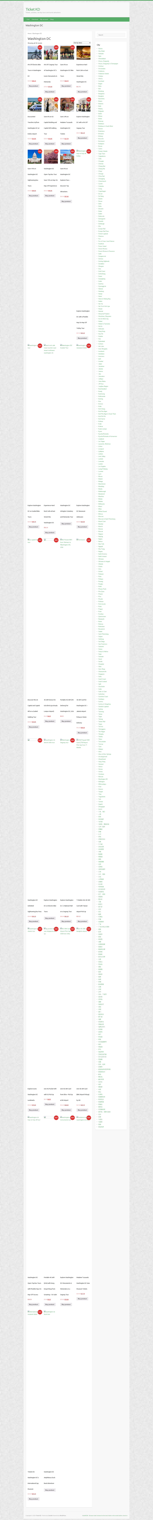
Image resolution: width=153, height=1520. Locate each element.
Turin (99, 746)
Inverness (101, 356)
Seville (100, 661)
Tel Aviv (100, 726)
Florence (101, 236)
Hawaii (100, 309)
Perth (100, 586)
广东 (99, 924)
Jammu (100, 371)
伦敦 (99, 841)
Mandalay (101, 486)
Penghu (100, 584)
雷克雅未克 (101, 1109)
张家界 (100, 934)
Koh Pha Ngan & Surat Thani (107, 414)
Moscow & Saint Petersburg (106, 519)
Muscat (100, 531)
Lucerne (100, 471)
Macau (100, 476)
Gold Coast (101, 271)
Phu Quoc (101, 591)
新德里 (100, 954)
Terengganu (101, 729)
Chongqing (101, 178)
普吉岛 (100, 964)
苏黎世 (100, 1067)
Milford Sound (102, 511)
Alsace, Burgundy (103, 61)
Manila (100, 489)
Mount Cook (102, 521)
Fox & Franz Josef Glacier (106, 241)
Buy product (33, 86)
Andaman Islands (103, 73)
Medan (100, 499)
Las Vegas (101, 441)
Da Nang (101, 196)
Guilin (100, 281)
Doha (99, 206)
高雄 (99, 1124)
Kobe (99, 406)
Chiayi (100, 171)
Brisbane (101, 133)
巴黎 (99, 919)
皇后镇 (100, 1029)
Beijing (100, 108)
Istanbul (100, 361)
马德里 (100, 1122)
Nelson (100, 541)
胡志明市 (101, 1052)
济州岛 (100, 999)
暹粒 (99, 967)
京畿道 (100, 829)
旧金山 (100, 962)
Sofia (99, 676)
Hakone (100, 289)
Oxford (100, 571)
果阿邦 (100, 974)
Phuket (100, 594)
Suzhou (100, 701)
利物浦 (100, 856)
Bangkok (101, 96)
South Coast (102, 679)
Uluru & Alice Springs (104, 754)
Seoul (100, 659)
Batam (100, 101)
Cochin (100, 184)
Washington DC (103, 779)
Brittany (100, 136)
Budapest (101, 143)
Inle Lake (101, 346)
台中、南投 (101, 874)
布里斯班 (101, 922)
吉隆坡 (100, 881)
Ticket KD (33, 9)
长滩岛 (100, 1094)
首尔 (99, 1114)
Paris (99, 576)
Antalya (100, 76)
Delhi (99, 204)
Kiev (99, 401)
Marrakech (101, 494)
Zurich (100, 809)
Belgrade (101, 111)
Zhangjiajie (101, 806)
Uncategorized (102, 756)
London (100, 464)
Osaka (100, 566)
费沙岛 (100, 1077)
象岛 (99, 1074)
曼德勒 (100, 969)
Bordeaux (101, 123)
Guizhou (100, 284)
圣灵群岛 (101, 891)
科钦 (99, 1039)
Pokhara (100, 601)
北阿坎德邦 (101, 869)
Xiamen (100, 789)
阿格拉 (100, 1104)
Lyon (99, 474)
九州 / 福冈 (101, 826)
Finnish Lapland (103, 234)
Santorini (101, 646)
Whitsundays (102, 784)
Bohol (100, 118)
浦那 (99, 1002)
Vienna (100, 771)
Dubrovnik (101, 216)
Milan (100, 509)
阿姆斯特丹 (101, 1097)
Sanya (100, 649)
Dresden (100, 209)
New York (101, 544)
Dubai (100, 211)
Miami (100, 506)
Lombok (100, 459)
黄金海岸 (101, 1127)
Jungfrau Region (103, 386)
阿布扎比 (101, 1099)
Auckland (101, 81)
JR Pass (101, 384)
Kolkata (100, 421)
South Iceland (102, 681)
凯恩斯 (100, 854)
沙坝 (99, 989)
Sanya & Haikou (103, 651)
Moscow (100, 516)
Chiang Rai (101, 168)
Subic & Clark (102, 691)
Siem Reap (101, 669)
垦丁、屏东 (101, 894)
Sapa (99, 654)
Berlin (100, 113)
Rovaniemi (101, 629)
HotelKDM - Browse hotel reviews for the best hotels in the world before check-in (104, 1515)
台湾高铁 (101, 879)
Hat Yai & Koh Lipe (104, 306)
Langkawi (101, 439)
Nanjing (100, 536)
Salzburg (101, 639)
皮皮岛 (100, 1032)
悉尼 (99, 937)
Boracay (100, 121)
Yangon (100, 791)
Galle (99, 254)
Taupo (100, 724)
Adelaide (101, 53)
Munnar (100, 529)
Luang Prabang (102, 469)
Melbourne (101, 504)
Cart (28, 19)
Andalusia (101, 71)
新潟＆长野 (101, 957)
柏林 (99, 977)
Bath (99, 106)
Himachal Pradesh (103, 314)
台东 (99, 871)
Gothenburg (101, 274)
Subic (100, 689)
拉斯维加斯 (101, 944)
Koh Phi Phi (102, 416)
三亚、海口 (101, 811)
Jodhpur (100, 379)
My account (44, 19)
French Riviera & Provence (106, 251)
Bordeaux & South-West (105, 126)
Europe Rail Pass (103, 231)
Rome (100, 621)
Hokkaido (101, 329)
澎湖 (99, 1009)
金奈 (99, 1089)
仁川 (99, 834)
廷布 (99, 932)
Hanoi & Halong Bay (104, 299)
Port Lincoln (102, 604)
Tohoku (100, 736)
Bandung (101, 91)
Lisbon (100, 446)
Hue (99, 339)
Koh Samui (101, 419)
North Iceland (102, 556)
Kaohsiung (101, 394)
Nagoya (100, 534)
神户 (99, 1034)
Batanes (100, 103)
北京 (99, 864)
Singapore (101, 674)
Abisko (100, 48)
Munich (100, 526)
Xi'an (99, 786)
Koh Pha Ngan (102, 411)
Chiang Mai (101, 166)
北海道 (100, 866)
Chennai (100, 163)
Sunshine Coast (103, 696)
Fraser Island (102, 246)
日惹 (99, 959)
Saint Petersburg (103, 634)
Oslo (99, 569)
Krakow (100, 426)
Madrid (100, 479)
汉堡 (99, 987)
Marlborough (102, 491)
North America (102, 554)
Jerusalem (101, 376)
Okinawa (101, 559)
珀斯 (99, 1019)
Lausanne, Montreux (104, 444)
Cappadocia (101, 156)
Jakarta (100, 369)
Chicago (100, 173)
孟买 (99, 909)
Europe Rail (101, 229)
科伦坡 (100, 1037)
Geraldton (101, 264)
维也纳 (100, 1047)
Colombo (101, 186)
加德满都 (101, 861)
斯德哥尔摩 (101, 949)
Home (29, 33)
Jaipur (100, 364)
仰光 (99, 836)
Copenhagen (102, 191)
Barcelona (101, 98)
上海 (99, 814)
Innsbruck (101, 351)
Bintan (100, 116)
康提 (99, 929)
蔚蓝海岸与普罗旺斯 (104, 1069)
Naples (100, 539)
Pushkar (100, 614)
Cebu (99, 158)
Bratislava (101, 131)
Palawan (100, 574)
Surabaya (101, 699)
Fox (99, 239)
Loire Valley (101, 456)
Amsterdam (101, 68)
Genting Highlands (103, 261)
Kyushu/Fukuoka (103, 434)
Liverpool (101, 449)
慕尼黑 (100, 939)
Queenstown (102, 616)
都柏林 (100, 1087)
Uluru (99, 751)
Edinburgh (101, 224)
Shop (52, 19)
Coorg (100, 189)
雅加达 (100, 1107)
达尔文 (100, 1082)
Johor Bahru (102, 381)
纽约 (99, 1044)
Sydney (100, 709)
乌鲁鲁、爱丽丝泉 (103, 824)
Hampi (100, 294)
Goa (99, 269)
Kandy (100, 391)
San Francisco (102, 644)
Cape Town (101, 153)
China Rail (101, 176)
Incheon (100, 344)
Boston (100, 128)
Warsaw (100, 776)
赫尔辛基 (101, 1079)
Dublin (100, 214)
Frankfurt (101, 244)
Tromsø (100, 744)
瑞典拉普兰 (101, 1027)
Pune (99, 611)
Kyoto (100, 431)
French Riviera (102, 249)
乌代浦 (100, 821)
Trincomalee (102, 741)
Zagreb (100, 804)
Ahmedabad (102, 58)
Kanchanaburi (102, 389)
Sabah (100, 631)
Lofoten (100, 454)
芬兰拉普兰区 (102, 1057)
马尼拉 (100, 1119)
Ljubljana (101, 451)
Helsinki (100, 311)
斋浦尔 (100, 947)
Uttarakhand (102, 759)
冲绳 (99, 851)
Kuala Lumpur (102, 429)
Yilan (99, 794)
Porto (100, 606)
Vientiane (101, 774)
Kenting (100, 399)
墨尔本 (100, 899)
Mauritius (101, 496)
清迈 (99, 1007)
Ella (99, 226)
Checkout (35, 19)
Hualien (100, 336)
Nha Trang (101, 549)
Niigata (100, 551)
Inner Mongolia (102, 349)
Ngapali (100, 546)
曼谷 (99, 972)
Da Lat (100, 194)
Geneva (100, 259)
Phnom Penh (102, 589)
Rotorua (100, 624)
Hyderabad (101, 341)
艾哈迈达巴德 (102, 1054)
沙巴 (99, 992)
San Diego (101, 641)
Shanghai (101, 664)
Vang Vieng (101, 761)
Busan (100, 146)
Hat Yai (100, 304)
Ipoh (99, 359)
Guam (100, 276)
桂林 (99, 979)
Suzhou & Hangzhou (104, 704)
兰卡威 (100, 844)
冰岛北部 (101, 846)
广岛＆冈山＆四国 (103, 927)
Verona (100, 769)
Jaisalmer (101, 366)
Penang (100, 581)
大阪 (99, 901)
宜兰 (99, 912)
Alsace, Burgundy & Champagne (108, 63)
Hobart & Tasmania (104, 324)
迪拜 (99, 1084)
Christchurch (102, 181)
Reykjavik (101, 619)
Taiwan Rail (101, 721)
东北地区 (101, 819)
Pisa (99, 596)
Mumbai (100, 524)
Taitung (100, 719)
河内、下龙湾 (102, 994)
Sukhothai (101, 694)
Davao (100, 201)
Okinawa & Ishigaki (104, 561)
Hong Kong (101, 331)
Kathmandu (101, 396)
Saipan (100, 636)
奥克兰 (100, 904)
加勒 (99, 859)
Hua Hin (100, 334)
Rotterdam (101, 626)
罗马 (99, 1049)
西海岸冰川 (101, 1072)
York (99, 799)
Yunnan (100, 801)
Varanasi (101, 764)
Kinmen (100, 404)
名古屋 (100, 884)
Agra (99, 56)
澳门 (99, 1012)
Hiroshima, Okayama (104, 316)
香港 (99, 1117)
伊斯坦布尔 (101, 839)
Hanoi (100, 296)
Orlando (100, 564)
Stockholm (101, 686)
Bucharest (101, 141)
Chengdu (101, 161)
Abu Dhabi (101, 51)
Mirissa (100, 514)
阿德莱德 (101, 1102)
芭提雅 (100, 1059)
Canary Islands (102, 151)
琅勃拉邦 (101, 1024)
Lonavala (101, 461)
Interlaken (101, 354)
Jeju (99, 374)
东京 (99, 816)
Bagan (100, 83)
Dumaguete (101, 219)
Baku (99, 86)
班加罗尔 (101, 1022)
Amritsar (100, 66)
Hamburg (101, 291)
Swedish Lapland (103, 706)
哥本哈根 (101, 886)
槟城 (99, 982)
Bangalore (101, 93)
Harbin (100, 301)
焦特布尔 (101, 1014)
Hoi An (100, 326)
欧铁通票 (101, 984)
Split (99, 684)
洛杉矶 (100, 997)
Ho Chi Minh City (103, 319)
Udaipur (100, 749)
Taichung (101, 711)
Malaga (100, 481)
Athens (100, 78)
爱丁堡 (100, 1017)
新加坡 (100, 952)
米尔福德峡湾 (102, 1042)
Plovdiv (100, 599)
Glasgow (101, 266)
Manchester (101, 484)
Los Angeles (102, 466)
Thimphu (101, 734)
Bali (99, 88)
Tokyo (100, 739)
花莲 (99, 1062)
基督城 (100, 896)
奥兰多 (100, 906)
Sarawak (101, 656)
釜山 (99, 1092)
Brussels (101, 138)
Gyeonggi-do (102, 286)
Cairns (100, 148)
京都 (99, 831)
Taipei (100, 716)
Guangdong (101, 279)
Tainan (100, 714)
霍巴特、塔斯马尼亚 (104, 1112)
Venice (100, 766)
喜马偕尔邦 (101, 889)
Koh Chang (101, 409)
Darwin (100, 199)
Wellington (101, 781)
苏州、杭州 (101, 1064)
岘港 (99, 914)
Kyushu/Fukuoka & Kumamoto (107, 436)
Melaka (100, 501)
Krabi (99, 424)
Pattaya (100, 579)
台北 (99, 876)
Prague (100, 609)
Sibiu (99, 666)
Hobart (100, 321)
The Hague (101, 731)
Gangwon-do (102, 256)
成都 (99, 942)
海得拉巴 (101, 1004)
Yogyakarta (101, 796)
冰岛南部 (101, 849)
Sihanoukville (102, 671)
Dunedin (100, 221)
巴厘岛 (100, 917)
